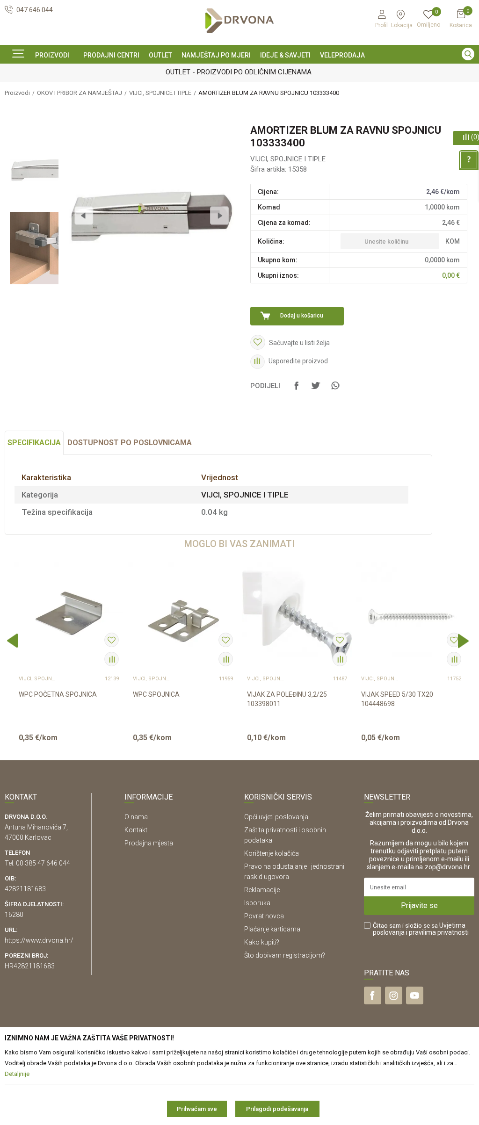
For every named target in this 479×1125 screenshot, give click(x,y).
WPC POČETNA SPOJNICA (58, 694)
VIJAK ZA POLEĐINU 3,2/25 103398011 (287, 699)
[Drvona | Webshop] (239, 20)
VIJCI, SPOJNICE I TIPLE (160, 92)
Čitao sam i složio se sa (421, 929)
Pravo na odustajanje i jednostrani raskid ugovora (294, 871)
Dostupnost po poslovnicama (129, 442)
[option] (239, 71)
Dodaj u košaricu (301, 315)
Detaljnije (67, 745)
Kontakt (135, 830)
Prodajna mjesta (148, 843)
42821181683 (25, 889)
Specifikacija (34, 442)
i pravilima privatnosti (437, 932)
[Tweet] (315, 390)
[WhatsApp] (334, 390)
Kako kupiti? (261, 942)
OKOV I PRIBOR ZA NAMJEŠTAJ (79, 92)
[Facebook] (296, 390)
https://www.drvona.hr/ (39, 940)
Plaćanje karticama (272, 929)
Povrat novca (264, 916)
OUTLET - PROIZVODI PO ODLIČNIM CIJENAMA (239, 72)
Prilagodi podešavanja (277, 1108)
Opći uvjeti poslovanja (276, 817)
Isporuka (257, 903)
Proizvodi (17, 92)
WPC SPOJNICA (156, 694)
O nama (136, 817)
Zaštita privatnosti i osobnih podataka (285, 835)
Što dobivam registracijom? (284, 955)
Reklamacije (262, 890)
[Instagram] (393, 995)
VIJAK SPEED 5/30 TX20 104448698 (397, 699)
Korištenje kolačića (271, 853)
